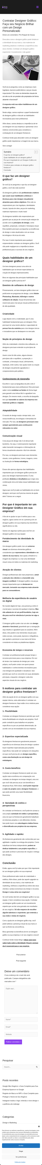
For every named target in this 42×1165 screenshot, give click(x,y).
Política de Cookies (20, 1162)
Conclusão (7, 170)
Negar (21, 1151)
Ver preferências (21, 1157)
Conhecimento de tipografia (16, 379)
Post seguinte (21, 961)
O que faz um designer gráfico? (14, 155)
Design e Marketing (10, 1123)
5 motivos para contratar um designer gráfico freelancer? (18, 166)
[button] (39, 1126)
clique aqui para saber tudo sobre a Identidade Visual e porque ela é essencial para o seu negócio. (20, 943)
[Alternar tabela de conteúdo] (35, 152)
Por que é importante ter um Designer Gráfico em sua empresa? (20, 161)
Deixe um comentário (10, 35)
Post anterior (21, 955)
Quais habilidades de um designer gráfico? (18, 157)
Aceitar (21, 1145)
